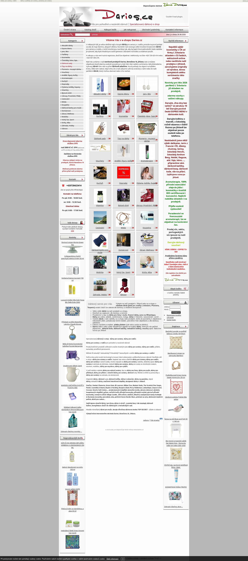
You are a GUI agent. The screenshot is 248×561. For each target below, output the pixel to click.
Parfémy (99, 116)
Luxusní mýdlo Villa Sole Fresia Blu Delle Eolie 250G (72, 301)
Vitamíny (100, 205)
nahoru (146, 420)
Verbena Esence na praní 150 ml (72, 279)
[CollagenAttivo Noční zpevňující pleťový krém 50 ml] (72, 274)
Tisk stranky (155, 420)
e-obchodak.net (110, 430)
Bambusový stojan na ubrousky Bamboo (176, 354)
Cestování (100, 227)
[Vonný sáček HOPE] (72, 505)
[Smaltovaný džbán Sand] (72, 382)
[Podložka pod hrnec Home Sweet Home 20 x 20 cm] (176, 393)
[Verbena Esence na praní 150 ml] (72, 296)
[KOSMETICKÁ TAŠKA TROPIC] (176, 503)
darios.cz (245, 0)
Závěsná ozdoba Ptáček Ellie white (176, 398)
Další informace (112, 559)
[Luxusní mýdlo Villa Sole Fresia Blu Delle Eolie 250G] (72, 318)
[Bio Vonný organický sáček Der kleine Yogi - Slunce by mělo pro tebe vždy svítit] (176, 461)
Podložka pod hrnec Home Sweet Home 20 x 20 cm (176, 376)
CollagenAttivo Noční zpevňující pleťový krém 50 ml (72, 257)
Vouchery (100, 161)
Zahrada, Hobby (100, 294)
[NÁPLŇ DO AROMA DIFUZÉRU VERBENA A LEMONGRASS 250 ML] (72, 463)
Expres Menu (123, 94)
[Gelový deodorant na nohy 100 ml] (72, 485)
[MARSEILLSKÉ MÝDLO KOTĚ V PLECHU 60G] (72, 403)
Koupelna (147, 227)
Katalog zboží (90, 29)
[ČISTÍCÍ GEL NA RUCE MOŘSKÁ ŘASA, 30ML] (176, 483)
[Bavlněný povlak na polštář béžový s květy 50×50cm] (176, 349)
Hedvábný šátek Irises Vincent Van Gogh (72, 531)
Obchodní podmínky (151, 29)
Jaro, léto (147, 94)
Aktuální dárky (100, 94)
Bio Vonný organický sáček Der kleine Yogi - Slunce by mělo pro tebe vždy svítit (176, 443)
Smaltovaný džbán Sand (72, 366)
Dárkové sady (100, 138)
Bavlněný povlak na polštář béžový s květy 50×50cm (176, 332)
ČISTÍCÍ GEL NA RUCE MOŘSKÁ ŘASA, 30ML (176, 466)
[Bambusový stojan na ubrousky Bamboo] (176, 371)
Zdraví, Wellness (147, 250)
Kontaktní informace (174, 29)
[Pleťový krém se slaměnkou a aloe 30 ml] (72, 527)
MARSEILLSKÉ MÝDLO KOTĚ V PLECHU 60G (72, 386)
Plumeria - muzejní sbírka (147, 139)
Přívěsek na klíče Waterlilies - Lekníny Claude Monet (72, 323)
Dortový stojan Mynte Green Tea (72, 243)
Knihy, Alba (147, 272)
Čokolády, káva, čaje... (147, 116)
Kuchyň (100, 183)
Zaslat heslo (171, 320)
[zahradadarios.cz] (175, 6)
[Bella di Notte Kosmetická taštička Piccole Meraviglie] (72, 362)
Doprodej (123, 183)
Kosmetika (123, 116)
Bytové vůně (123, 205)
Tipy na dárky (123, 138)
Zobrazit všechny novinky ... (71, 431)
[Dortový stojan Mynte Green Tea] (72, 252)
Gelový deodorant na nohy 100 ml (72, 468)
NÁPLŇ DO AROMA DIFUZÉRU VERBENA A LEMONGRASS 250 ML (72, 445)
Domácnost (123, 250)
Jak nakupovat (130, 29)
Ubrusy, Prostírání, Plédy (146, 205)
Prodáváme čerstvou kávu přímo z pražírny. (176, 257)
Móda (123, 227)
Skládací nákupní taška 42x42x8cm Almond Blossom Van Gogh (72, 409)
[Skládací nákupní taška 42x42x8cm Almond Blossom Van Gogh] (72, 428)
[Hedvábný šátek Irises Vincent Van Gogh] (72, 549)
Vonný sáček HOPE (72, 489)
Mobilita (99, 272)
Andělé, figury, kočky (123, 161)
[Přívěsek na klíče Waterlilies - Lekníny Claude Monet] (72, 340)
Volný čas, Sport (123, 272)
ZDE (72, 231)
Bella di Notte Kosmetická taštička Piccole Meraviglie (73, 345)
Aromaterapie (147, 161)
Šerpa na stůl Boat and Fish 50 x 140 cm (175, 420)
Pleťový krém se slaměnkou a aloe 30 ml (72, 510)
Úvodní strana (70, 29)
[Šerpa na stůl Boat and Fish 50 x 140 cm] (176, 437)
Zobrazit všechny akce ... (173, 506)
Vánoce (123, 294)
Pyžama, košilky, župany (147, 183)
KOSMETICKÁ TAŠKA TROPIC (176, 487)
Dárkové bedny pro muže (100, 251)
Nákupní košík (110, 29)
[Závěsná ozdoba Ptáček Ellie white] (176, 415)
